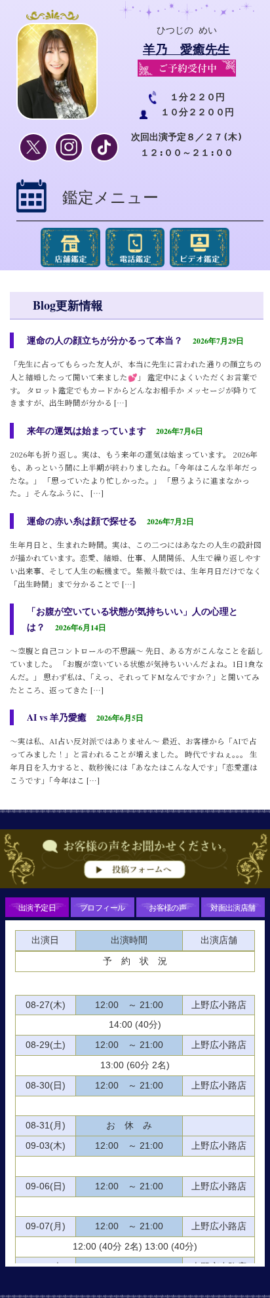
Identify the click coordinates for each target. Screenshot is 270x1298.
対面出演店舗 (232, 907)
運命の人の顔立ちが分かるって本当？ (105, 340)
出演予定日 (37, 907)
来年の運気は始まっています (86, 430)
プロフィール (102, 907)
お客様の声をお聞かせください (135, 862)
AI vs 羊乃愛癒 (57, 717)
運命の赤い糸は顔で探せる (82, 521)
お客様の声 (167, 907)
